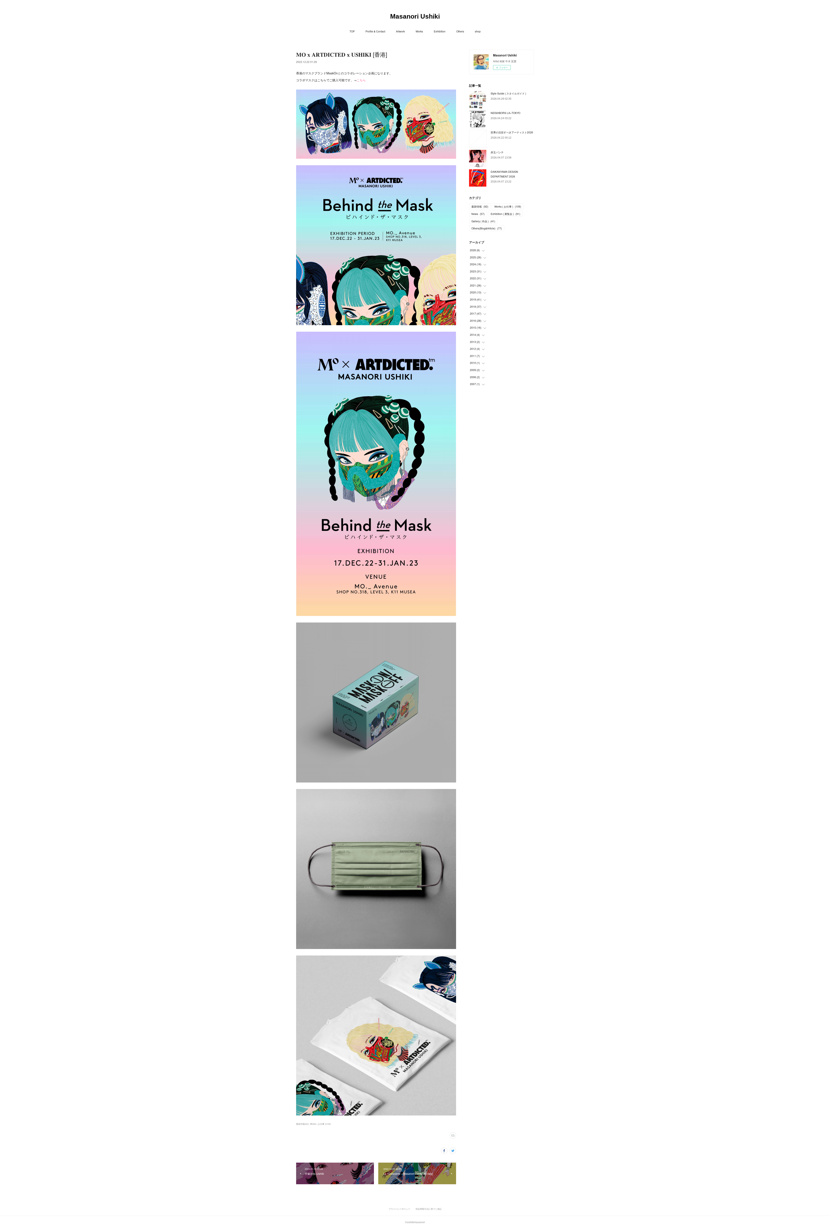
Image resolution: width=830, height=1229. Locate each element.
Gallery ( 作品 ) (483, 221)
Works (419, 31)
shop (478, 31)
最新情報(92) (302, 1123)
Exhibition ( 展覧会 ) (505, 214)
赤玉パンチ (497, 152)
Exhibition (439, 31)
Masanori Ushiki (415, 16)
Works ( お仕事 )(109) (320, 1123)
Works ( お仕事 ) (507, 206)
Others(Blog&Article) (486, 228)
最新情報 (479, 206)
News (478, 214)
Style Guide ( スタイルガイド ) (508, 93)
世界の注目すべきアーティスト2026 (512, 132)
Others (460, 31)
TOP (352, 31)
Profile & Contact (375, 31)
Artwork (400, 31)
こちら (361, 80)
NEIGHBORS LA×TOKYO (505, 113)
